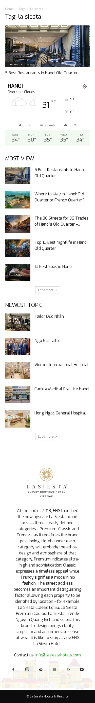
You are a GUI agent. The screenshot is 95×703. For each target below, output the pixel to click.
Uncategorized (15, 64)
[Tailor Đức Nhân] (17, 322)
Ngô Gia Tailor (47, 340)
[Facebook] (13, 670)
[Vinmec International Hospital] (17, 370)
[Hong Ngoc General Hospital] (17, 419)
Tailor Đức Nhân (49, 316)
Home (9, 9)
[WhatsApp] (68, 670)
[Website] (54, 670)
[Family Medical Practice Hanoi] (17, 394)
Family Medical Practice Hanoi (61, 389)
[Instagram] (27, 670)
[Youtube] (82, 670)
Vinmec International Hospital (61, 364)
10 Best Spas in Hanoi (53, 266)
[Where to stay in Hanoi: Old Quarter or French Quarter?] (17, 199)
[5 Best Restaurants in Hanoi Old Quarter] (47, 46)
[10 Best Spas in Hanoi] (17, 272)
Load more (46, 290)
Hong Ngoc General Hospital (60, 413)
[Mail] (41, 670)
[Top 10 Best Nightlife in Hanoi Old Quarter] (17, 248)
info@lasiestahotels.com (58, 655)
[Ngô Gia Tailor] (17, 346)
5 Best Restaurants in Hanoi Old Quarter (41, 73)
